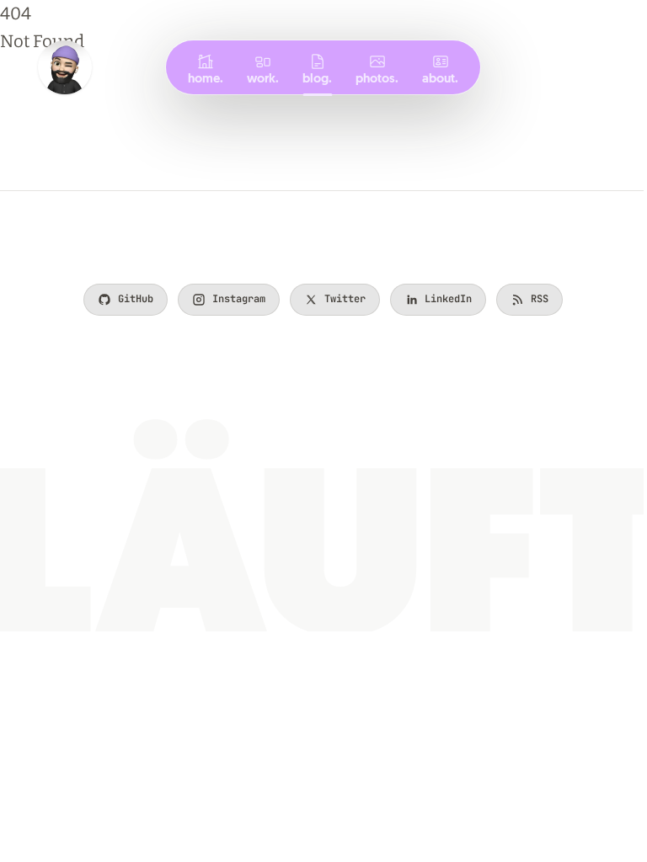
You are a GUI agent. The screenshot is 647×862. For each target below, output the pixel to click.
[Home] (65, 67)
